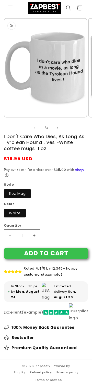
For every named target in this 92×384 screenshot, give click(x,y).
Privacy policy (67, 372)
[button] (10, 7)
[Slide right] (57, 128)
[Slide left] (34, 128)
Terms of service (48, 380)
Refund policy (41, 372)
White (15, 213)
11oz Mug (17, 193)
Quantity (12, 225)
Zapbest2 (43, 366)
